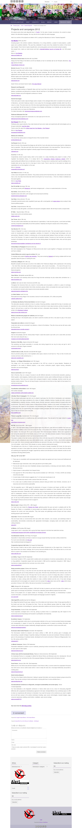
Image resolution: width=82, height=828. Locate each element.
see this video (25, 126)
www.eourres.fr (15, 369)
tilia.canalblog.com (16, 412)
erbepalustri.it (14, 641)
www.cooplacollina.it (16, 565)
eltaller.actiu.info (15, 216)
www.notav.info (15, 502)
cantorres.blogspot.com (17, 225)
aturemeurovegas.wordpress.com (33, 111)
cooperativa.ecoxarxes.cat (18, 169)
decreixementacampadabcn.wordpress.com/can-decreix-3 (26, 243)
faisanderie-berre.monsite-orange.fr (20, 329)
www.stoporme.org (16, 660)
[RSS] (22, 1)
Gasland (50, 256)
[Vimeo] (14, 1)
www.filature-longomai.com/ (18, 422)
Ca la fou (18, 167)
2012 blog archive (26, 706)
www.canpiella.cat (15, 183)
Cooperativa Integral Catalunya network (54, 159)
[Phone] (20, 1)
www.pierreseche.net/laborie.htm (19, 291)
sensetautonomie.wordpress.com (19, 385)
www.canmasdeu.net (16, 55)
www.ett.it (13, 525)
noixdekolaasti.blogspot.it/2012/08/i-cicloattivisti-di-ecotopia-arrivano (28, 532)
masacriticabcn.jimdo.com (17, 65)
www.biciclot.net (15, 80)
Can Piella (18, 181)
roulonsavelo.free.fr (16, 348)
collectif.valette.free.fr (16, 298)
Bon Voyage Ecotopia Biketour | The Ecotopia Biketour (25, 717)
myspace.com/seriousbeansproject (20, 339)
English (38, 32)
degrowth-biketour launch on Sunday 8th (50, 49)
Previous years (16, 25)
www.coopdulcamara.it (17, 616)
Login (41, 819)
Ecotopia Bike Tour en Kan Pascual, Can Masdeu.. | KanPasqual (27, 721)
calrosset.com (14, 151)
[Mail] (17, 1)
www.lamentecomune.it (17, 650)
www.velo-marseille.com (17, 358)
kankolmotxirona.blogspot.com (19, 196)
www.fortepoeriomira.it (17, 672)
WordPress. (45, 822)
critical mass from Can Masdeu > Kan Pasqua (37, 128)
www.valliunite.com (16, 553)
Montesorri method (23, 310)
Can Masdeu (14, 41)
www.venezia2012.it (16, 699)
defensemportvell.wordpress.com (19, 118)
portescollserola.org (16, 140)
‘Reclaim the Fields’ (33, 507)
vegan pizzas (56, 201)
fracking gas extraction (31, 256)
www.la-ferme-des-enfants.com (19, 312)
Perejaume (27, 188)
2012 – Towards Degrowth (26, 25)
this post (29, 540)
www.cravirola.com (16, 272)
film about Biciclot (36, 84)
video (48, 581)
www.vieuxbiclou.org (16, 279)
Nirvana (41, 822)
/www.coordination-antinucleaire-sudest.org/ (22, 393)
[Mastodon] (12, 1)
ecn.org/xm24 (14, 597)
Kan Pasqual (14, 122)
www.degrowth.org (16, 95)
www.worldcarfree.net (16, 681)
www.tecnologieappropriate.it (18, 627)
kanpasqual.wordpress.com (18, 132)
